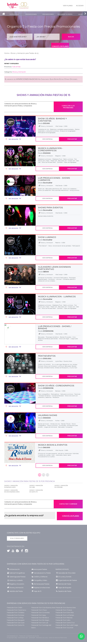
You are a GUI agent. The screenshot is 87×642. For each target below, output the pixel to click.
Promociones (31, 14)
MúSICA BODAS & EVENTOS (52, 445)
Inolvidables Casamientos (24, 5)
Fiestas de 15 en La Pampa (65, 615)
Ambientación (14, 569)
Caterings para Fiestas (17, 577)
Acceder (79, 5)
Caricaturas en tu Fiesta (42, 573)
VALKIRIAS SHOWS (47, 415)
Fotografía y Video (40, 580)
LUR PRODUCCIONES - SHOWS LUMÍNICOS (54, 179)
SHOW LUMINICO (47, 237)
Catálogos (14, 14)
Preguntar (72, 139)
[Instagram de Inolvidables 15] (26, 551)
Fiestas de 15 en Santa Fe (15, 625)
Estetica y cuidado (16, 580)
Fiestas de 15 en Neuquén (15, 620)
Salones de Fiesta (64, 584)
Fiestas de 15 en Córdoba (15, 612)
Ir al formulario (17, 538)
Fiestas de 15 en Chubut (64, 610)
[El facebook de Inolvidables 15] (21, 551)
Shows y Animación (16, 587)
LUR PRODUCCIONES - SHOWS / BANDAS (54, 327)
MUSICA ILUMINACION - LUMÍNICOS (57, 296)
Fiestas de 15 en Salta (63, 620)
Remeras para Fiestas (41, 584)
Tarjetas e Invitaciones (42, 587)
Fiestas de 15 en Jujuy (38, 615)
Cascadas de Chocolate (66, 573)
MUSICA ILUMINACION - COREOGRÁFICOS (50, 149)
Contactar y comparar (68, 504)
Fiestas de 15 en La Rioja (15, 618)
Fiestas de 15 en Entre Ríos (65, 612)
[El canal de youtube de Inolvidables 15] (12, 551)
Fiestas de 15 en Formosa (15, 615)
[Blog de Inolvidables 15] (17, 551)
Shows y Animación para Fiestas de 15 (24, 53)
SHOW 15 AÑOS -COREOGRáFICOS (56, 385)
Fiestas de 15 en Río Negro (40, 620)
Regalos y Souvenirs (16, 584)
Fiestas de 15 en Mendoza (40, 618)
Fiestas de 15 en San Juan (15, 623)
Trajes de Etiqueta (64, 587)
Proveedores (48, 14)
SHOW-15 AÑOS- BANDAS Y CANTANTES (52, 119)
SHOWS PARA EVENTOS (50, 207)
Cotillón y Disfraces (40, 577)
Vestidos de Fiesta (16, 591)
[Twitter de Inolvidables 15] (8, 551)
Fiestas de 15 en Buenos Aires (66, 607)
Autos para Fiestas (40, 569)
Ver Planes (68, 5)
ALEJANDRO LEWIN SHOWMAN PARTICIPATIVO (54, 268)
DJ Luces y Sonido (64, 577)
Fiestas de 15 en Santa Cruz (65, 623)
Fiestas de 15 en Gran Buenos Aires (43, 607)
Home (6, 53)
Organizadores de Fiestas (67, 580)
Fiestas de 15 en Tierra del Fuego (67, 625)
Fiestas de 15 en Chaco (39, 610)
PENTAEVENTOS (47, 356)
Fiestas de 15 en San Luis (39, 623)
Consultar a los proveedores (68, 106)
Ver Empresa (47, 139)
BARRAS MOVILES (62, 569)
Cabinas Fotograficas (17, 573)
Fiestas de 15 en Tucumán (64, 627)
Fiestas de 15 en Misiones (64, 618)
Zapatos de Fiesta (64, 591)
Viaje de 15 (37, 591)
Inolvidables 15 (12, 5)
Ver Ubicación (13, 139)
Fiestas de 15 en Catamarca (16, 610)
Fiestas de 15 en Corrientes (40, 612)
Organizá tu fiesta (65, 14)
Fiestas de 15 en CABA (14, 607)
